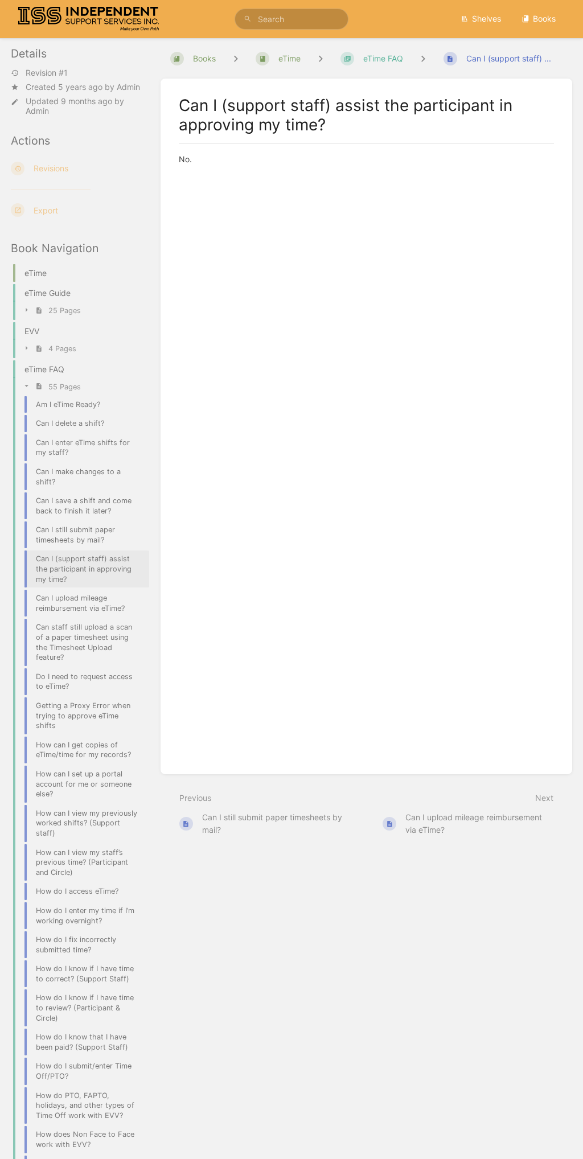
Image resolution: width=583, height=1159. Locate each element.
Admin (128, 87)
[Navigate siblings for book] (235, 58)
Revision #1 (47, 72)
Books (544, 18)
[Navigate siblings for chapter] (320, 58)
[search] (291, 19)
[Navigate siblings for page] (423, 58)
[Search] (248, 19)
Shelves (486, 18)
